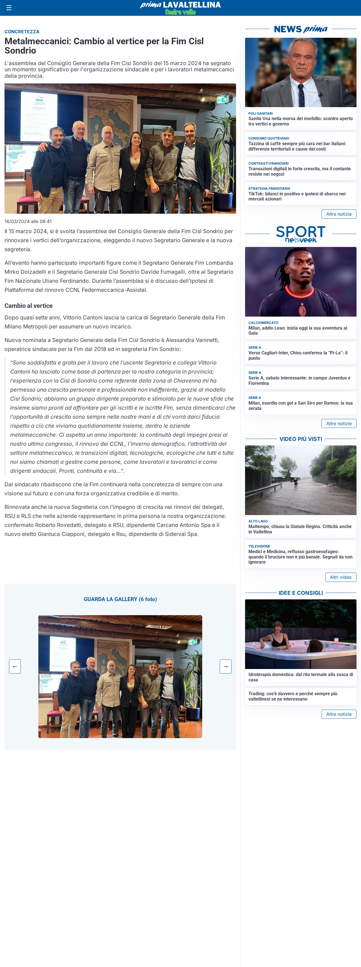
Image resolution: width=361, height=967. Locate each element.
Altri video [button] (341, 577)
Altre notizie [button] (339, 214)
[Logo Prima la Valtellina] (180, 8)
